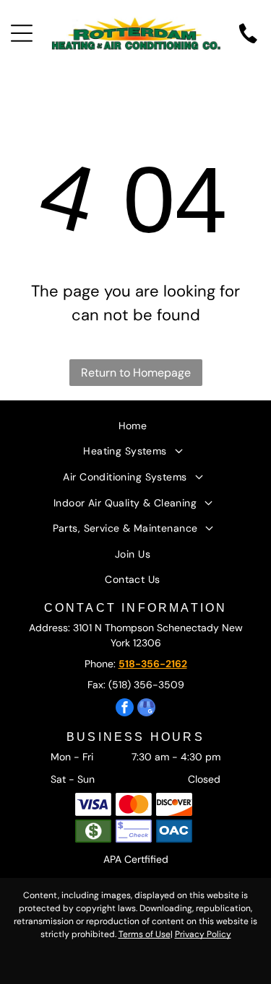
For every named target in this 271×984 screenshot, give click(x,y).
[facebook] (125, 709)
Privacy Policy (203, 934)
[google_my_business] (146, 709)
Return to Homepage (136, 372)
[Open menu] (22, 33)
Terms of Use (145, 934)
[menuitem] (135, 424)
